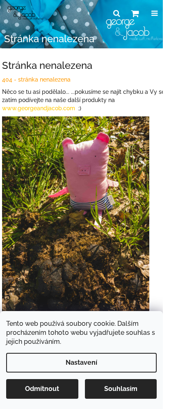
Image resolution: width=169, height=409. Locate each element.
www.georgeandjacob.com (38, 108)
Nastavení (81, 362)
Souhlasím (120, 389)
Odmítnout (42, 389)
